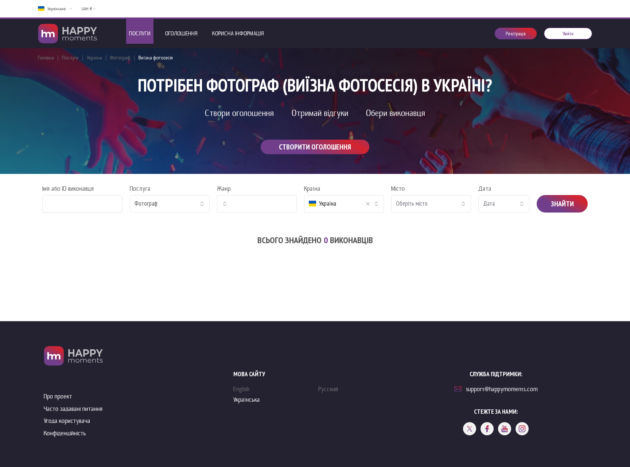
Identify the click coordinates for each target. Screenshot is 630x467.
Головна (46, 58)
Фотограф (120, 58)
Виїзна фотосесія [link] (156, 58)
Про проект (58, 396)
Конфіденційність (65, 433)
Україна (94, 58)
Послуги (70, 58)
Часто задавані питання (73, 409)
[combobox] (170, 204)
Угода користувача (67, 421)
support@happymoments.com (502, 389)
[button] (368, 204)
